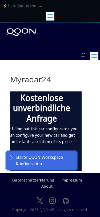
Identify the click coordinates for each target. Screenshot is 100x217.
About (47, 186)
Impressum (71, 180)
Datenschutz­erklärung (33, 180)
